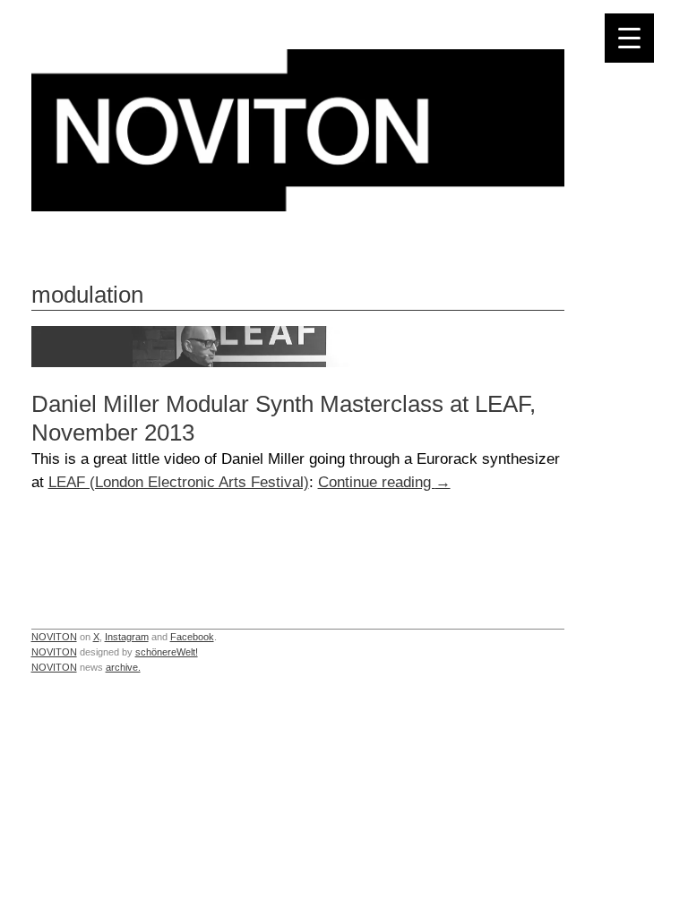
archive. (123, 667)
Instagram (127, 636)
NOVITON (54, 636)
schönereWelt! (166, 652)
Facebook (192, 636)
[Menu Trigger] (629, 38)
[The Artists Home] (297, 206)
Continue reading (384, 482)
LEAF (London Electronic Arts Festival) (178, 482)
